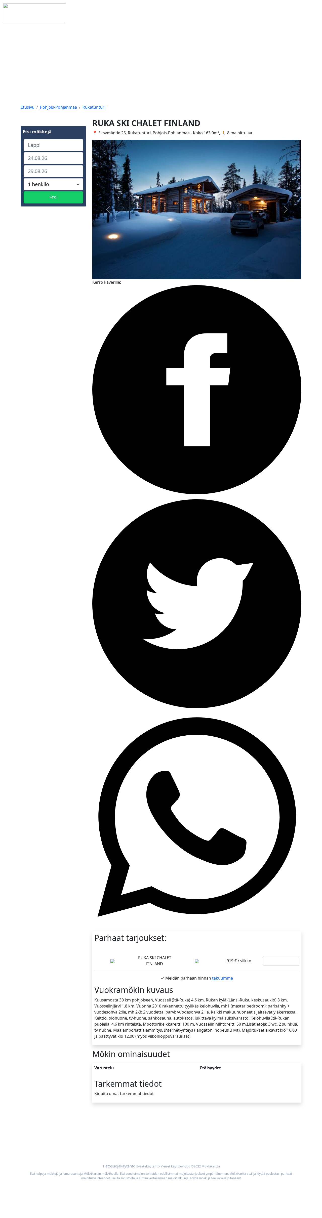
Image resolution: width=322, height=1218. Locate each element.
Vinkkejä (29, 1144)
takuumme (222, 978)
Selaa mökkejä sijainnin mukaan (242, 1132)
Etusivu (27, 107)
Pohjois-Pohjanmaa (58, 107)
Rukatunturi (94, 107)
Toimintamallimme (38, 1138)
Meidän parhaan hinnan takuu (241, 1138)
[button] (108, 209)
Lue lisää (281, 961)
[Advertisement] (161, 64)
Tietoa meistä (33, 1132)
